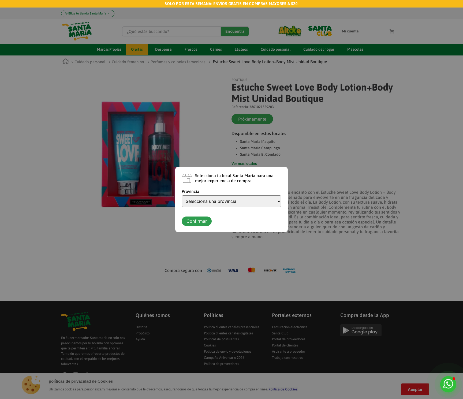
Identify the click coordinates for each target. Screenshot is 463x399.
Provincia (190, 191)
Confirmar (196, 221)
